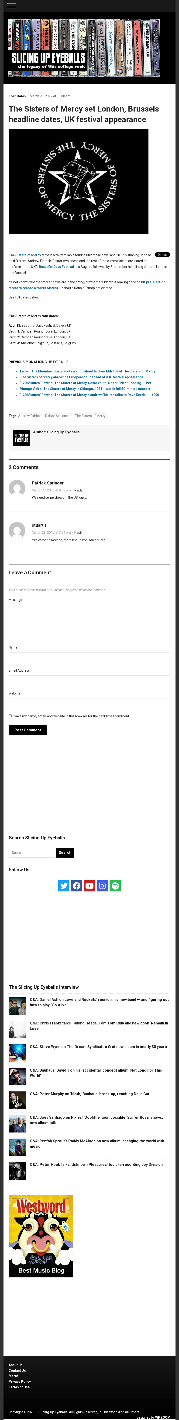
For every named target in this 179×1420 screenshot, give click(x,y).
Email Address (19, 670)
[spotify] (115, 885)
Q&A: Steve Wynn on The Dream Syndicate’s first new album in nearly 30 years (98, 1047)
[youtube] (89, 885)
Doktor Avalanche (58, 416)
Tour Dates (17, 96)
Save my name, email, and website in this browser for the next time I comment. (72, 716)
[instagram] (102, 885)
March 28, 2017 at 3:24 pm (51, 532)
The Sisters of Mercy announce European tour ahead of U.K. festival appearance (81, 377)
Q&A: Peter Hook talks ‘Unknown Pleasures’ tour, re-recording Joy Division (96, 1164)
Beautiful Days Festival (56, 267)
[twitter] (63, 885)
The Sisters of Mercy (25, 255)
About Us (16, 1365)
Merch (14, 1376)
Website (15, 693)
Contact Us (17, 1370)
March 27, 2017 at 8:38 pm (51, 490)
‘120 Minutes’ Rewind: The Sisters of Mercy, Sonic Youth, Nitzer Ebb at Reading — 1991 (86, 383)
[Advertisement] (89, 787)
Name (13, 647)
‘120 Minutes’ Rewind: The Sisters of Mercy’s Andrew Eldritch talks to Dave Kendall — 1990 (89, 395)
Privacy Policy (20, 1381)
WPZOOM (162, 1417)
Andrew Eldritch (29, 416)
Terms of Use (19, 1387)
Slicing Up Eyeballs (63, 432)
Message (15, 600)
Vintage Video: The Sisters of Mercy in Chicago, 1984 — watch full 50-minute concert (85, 389)
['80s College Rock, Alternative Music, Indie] (84, 48)
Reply (78, 490)
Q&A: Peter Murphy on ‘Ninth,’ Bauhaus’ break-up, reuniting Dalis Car (90, 1094)
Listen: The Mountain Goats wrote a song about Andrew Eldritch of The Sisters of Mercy (87, 371)
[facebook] (76, 885)
